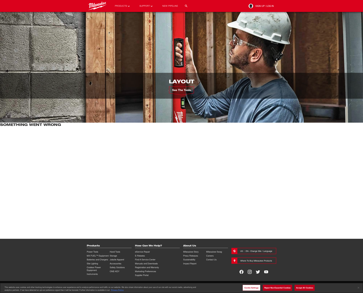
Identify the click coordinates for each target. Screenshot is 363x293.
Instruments (92, 274)
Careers (210, 255)
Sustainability (189, 259)
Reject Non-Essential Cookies (277, 287)
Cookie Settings (251, 287)
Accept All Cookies (304, 287)
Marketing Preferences (145, 271)
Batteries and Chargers (97, 259)
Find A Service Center (145, 259)
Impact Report (189, 263)
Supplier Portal (141, 275)
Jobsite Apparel (117, 259)
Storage (113, 255)
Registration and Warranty (147, 267)
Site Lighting (92, 263)
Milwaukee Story (191, 251)
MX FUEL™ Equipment (98, 255)
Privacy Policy (117, 290)
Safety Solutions (117, 267)
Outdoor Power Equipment (94, 269)
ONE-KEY (114, 271)
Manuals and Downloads (146, 263)
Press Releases (190, 255)
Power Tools (92, 251)
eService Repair (142, 251)
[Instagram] (249, 271)
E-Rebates (140, 255)
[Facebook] (241, 271)
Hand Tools (115, 251)
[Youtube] (266, 271)
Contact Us (211, 259)
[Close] (358, 287)
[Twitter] (258, 271)
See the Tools (181, 90)
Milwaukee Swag (214, 251)
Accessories (115, 263)
